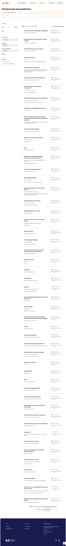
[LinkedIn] (59, 540)
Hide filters (4, 23)
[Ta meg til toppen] (64, 543)
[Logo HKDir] (11, 540)
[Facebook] (56, 540)
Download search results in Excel (58, 26)
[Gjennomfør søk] (4, 15)
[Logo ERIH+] (6, 3)
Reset (16, 27)
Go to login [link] (60, 3)
